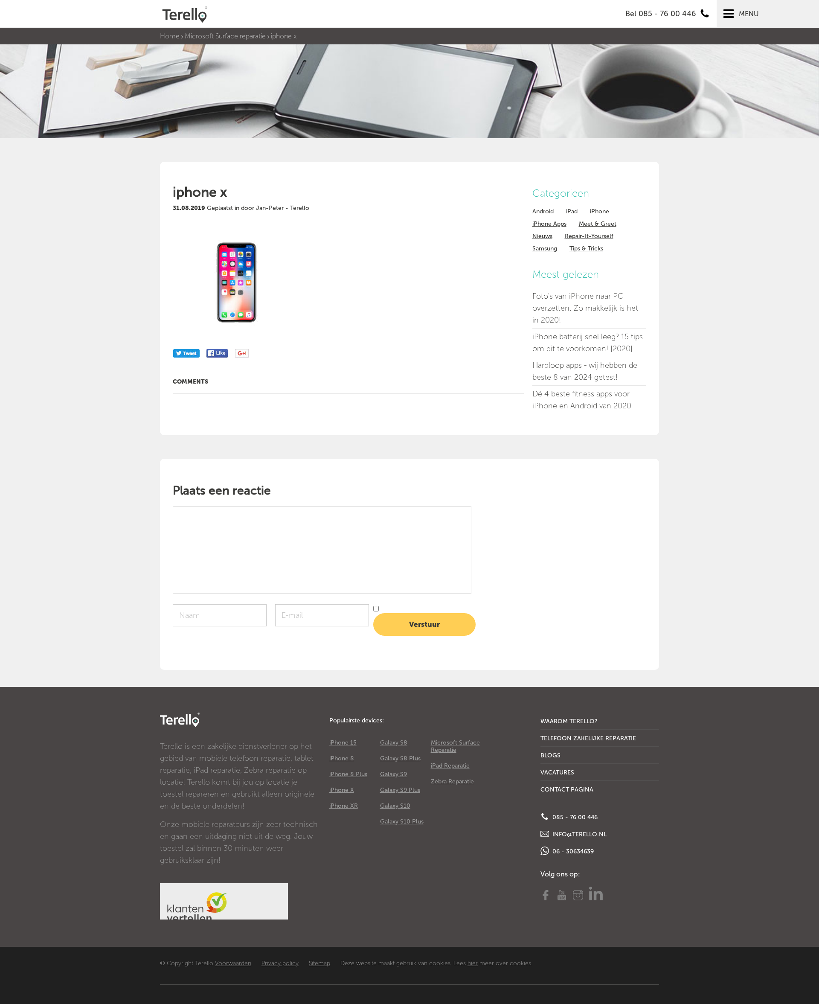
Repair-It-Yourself (589, 236)
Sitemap (319, 963)
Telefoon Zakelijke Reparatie (588, 738)
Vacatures (557, 772)
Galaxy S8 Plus (400, 758)
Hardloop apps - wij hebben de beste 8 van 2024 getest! (584, 371)
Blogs (550, 755)
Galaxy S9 (393, 774)
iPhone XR (343, 805)
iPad (572, 211)
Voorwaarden (233, 963)
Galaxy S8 (393, 742)
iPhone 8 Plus (348, 774)
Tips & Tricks (586, 248)
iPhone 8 (341, 758)
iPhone (599, 211)
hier (473, 963)
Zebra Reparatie (452, 781)
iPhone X (341, 790)
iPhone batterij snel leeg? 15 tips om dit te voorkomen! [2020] (587, 342)
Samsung (544, 248)
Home (170, 36)
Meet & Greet (597, 223)
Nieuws (542, 236)
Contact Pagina (566, 789)
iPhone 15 (343, 742)
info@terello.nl (579, 834)
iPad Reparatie (450, 765)
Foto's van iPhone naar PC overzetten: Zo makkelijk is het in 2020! (585, 308)
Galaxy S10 (395, 805)
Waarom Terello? (569, 721)
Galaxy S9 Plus (400, 790)
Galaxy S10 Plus (402, 821)
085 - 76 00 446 (574, 817)
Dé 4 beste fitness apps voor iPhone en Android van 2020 (581, 399)
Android (543, 211)
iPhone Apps (549, 223)
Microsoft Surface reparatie (225, 36)
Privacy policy (280, 963)
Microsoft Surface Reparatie (455, 746)
